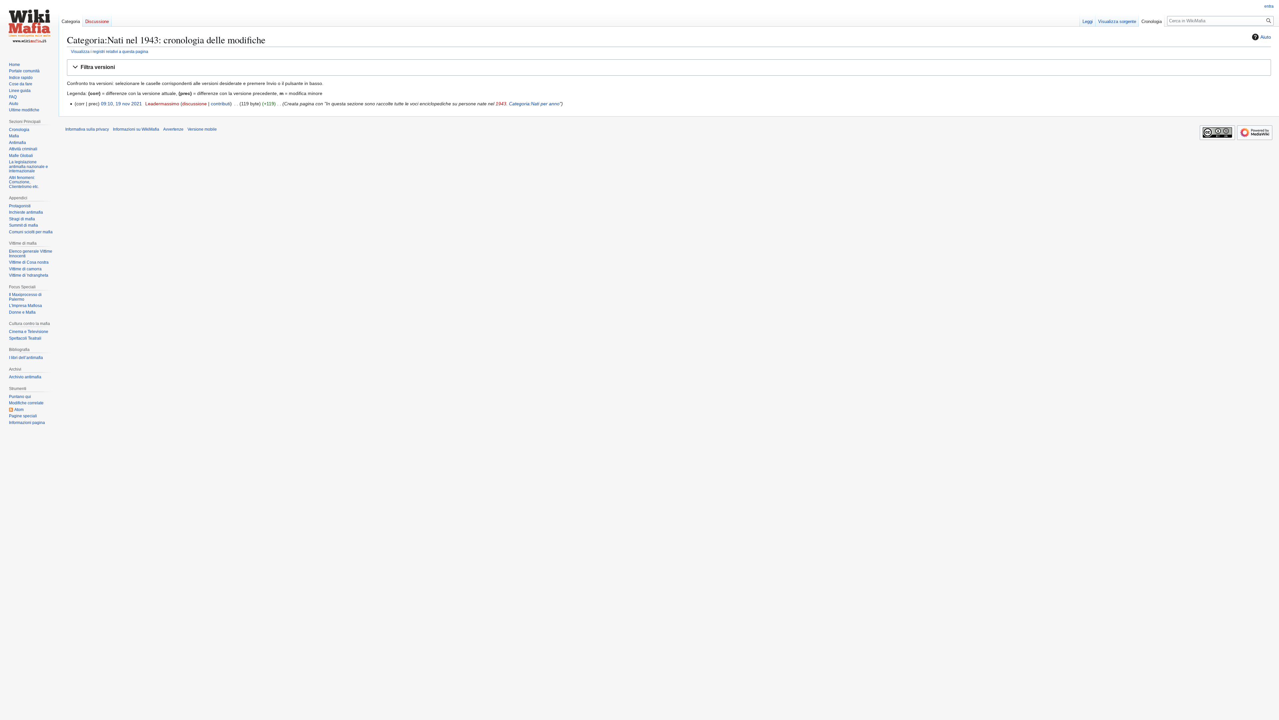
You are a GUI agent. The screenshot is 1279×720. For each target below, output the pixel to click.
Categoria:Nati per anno (534, 103)
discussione (194, 103)
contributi (220, 103)
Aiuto (1265, 37)
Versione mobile (202, 129)
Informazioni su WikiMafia (136, 129)
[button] (669, 67)
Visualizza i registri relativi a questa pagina (109, 51)
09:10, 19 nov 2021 (121, 103)
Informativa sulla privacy (87, 129)
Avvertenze (173, 129)
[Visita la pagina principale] (29, 26)
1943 (501, 103)
